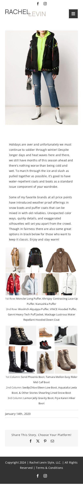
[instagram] (45, 3)
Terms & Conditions (49, 468)
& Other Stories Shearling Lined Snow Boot (45, 393)
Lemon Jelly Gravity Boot (38, 398)
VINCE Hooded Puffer (63, 309)
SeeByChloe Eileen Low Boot (39, 387)
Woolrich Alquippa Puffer (33, 309)
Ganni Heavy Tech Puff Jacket (25, 314)
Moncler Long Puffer (28, 298)
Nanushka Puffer (45, 304)
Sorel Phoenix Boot (33, 377)
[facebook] (37, 3)
